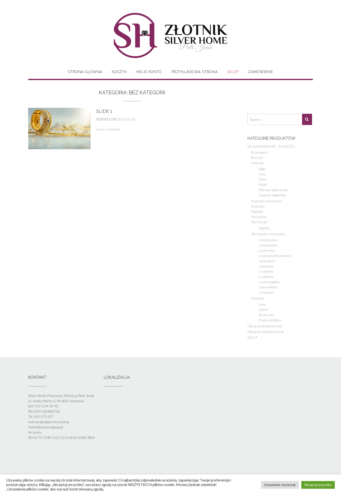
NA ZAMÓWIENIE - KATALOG (271, 146)
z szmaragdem (269, 282)
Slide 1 (104, 111)
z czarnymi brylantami (275, 255)
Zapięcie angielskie (272, 195)
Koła (262, 179)
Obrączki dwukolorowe (264, 326)
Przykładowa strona (194, 72)
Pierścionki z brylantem (268, 234)
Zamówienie (260, 72)
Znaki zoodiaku (270, 320)
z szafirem (266, 276)
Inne (262, 174)
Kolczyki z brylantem (266, 201)
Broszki (257, 157)
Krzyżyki (257, 206)
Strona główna (85, 72)
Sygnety (264, 228)
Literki (263, 309)
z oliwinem (266, 266)
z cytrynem (267, 250)
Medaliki (257, 211)
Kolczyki (257, 163)
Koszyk (119, 72)
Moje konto (149, 72)
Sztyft (263, 184)
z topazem (266, 292)
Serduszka (266, 315)
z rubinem (266, 271)
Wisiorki (257, 298)
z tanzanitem (268, 287)
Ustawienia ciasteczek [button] (280, 485)
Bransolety (259, 152)
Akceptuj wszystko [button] (318, 485)
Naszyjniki (258, 217)
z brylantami (268, 245)
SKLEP (233, 72)
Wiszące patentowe (273, 190)
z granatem (267, 261)
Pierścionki (259, 222)
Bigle (262, 169)
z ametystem (268, 240)
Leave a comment (108, 129)
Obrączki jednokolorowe (265, 332)
